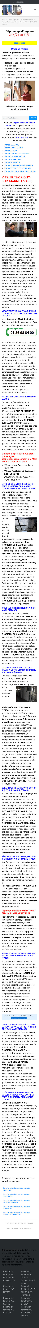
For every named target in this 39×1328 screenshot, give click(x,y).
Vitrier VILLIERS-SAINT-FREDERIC (20, 171)
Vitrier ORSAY (10, 151)
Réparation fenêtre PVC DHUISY (26, 1301)
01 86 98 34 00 (19, 2)
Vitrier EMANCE (11, 145)
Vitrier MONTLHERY (13, 148)
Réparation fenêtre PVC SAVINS (8, 1301)
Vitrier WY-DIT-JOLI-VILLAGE (17, 168)
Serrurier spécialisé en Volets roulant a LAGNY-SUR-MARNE (16, 1201)
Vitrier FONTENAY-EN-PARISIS (18, 165)
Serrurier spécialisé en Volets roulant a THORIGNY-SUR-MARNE (16, 1213)
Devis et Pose (6, 19)
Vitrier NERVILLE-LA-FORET (17, 153)
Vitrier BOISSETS (12, 162)
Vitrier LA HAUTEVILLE (14, 156)
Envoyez (33, 118)
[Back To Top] (33, 1322)
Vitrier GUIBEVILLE (13, 159)
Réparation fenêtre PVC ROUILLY (8, 1310)
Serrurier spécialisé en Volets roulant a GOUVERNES (16, 1195)
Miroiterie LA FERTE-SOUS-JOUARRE (20, 1223)
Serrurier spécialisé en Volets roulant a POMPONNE (16, 1207)
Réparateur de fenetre (20, 19)
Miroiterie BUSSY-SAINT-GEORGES (19, 1228)
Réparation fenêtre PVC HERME (8, 1289)
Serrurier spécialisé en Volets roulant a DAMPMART (16, 1189)
